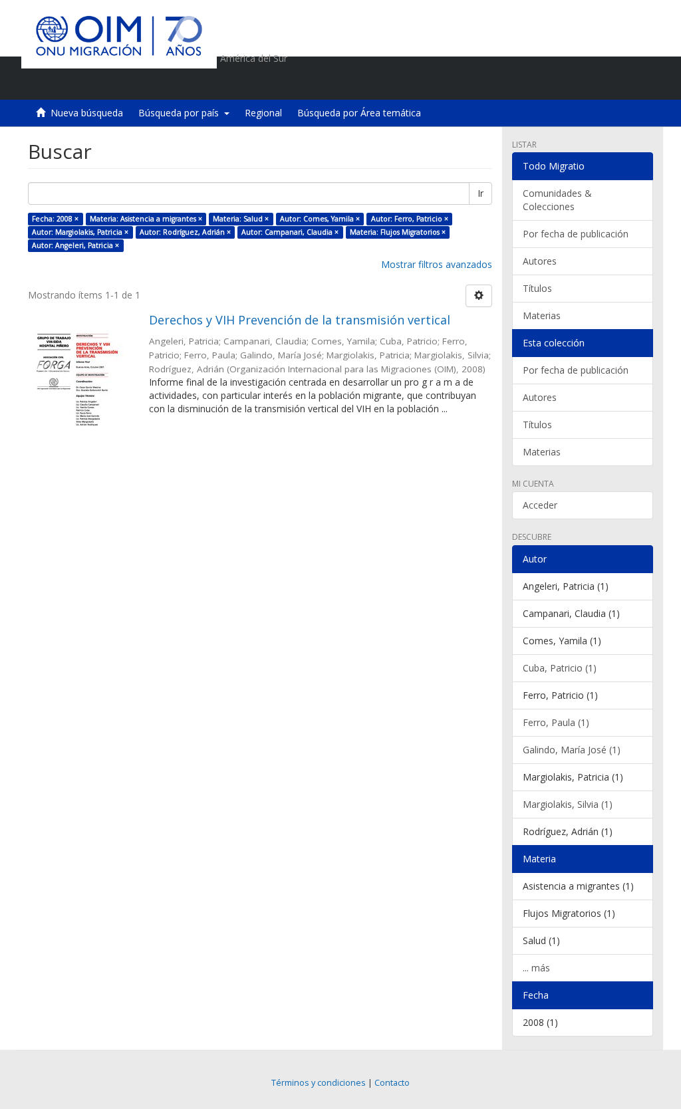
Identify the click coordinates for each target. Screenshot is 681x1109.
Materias (542, 315)
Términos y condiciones (318, 1082)
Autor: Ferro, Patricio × (409, 218)
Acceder (540, 505)
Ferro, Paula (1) (556, 722)
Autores (540, 261)
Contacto (392, 1082)
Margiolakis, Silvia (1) (568, 804)
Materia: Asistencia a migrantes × (146, 218)
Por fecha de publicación (575, 233)
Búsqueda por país (181, 112)
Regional (263, 112)
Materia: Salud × (241, 218)
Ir (480, 193)
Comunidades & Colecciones (557, 200)
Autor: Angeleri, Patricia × (75, 245)
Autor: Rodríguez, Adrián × (185, 232)
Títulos (537, 288)
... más (536, 967)
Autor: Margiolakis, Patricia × (80, 232)
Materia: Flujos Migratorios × (398, 232)
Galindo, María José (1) (571, 749)
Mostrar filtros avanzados (436, 264)
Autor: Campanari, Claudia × (290, 232)
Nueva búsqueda (87, 112)
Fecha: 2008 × (55, 218)
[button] (567, 83)
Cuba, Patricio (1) (560, 668)
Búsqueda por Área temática (359, 112)
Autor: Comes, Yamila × (320, 218)
